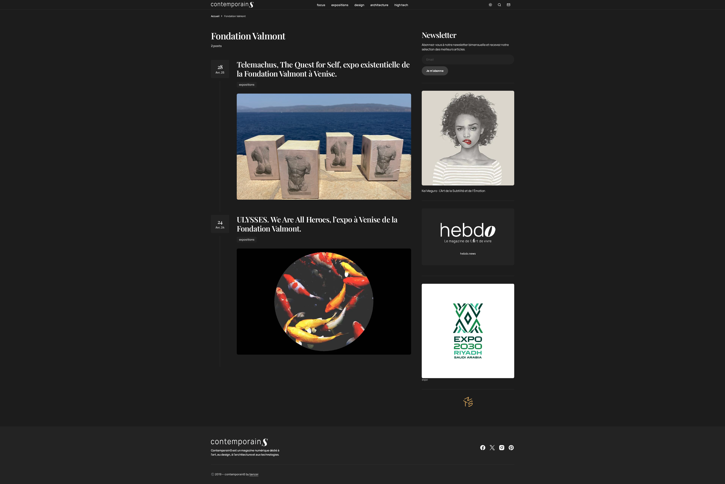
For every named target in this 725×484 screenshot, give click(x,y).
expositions (246, 85)
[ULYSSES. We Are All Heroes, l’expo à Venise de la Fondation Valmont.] (324, 302)
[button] (490, 5)
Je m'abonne (435, 71)
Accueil (215, 16)
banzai (253, 474)
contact (508, 5)
